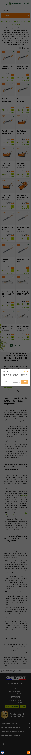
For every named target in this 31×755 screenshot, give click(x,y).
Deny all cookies (7, 382)
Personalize (16, 382)
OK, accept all (24, 382)
